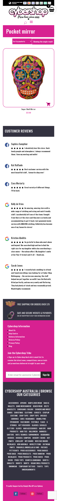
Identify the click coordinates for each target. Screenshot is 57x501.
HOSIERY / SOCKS (38, 437)
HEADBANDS (45, 434)
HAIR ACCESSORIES (30, 428)
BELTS (46, 406)
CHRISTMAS (18, 412)
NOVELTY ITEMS (35, 444)
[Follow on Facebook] (16, 494)
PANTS (12, 447)
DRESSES (43, 415)
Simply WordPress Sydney (33, 485)
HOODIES (11, 437)
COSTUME (14, 415)
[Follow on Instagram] (32, 494)
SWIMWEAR (13, 466)
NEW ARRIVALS (22, 444)
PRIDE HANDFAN (39, 453)
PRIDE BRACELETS (24, 453)
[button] (48, 104)
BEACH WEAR (37, 406)
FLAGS (42, 421)
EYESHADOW (14, 421)
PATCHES (44, 447)
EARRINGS (15, 418)
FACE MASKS (24, 421)
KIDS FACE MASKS (41, 441)
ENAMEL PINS (41, 418)
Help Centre (13, 333)
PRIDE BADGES (42, 450)
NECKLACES (11, 444)
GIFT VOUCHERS (24, 425)
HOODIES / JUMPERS (23, 437)
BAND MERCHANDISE (23, 406)
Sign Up (46, 374)
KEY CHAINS (29, 441)
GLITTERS (10, 428)
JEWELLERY (19, 441)
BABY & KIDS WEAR (35, 402)
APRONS (23, 402)
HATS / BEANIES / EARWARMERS (27, 434)
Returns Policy (14, 339)
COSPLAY (46, 412)
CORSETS (37, 412)
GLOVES (18, 428)
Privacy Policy (14, 342)
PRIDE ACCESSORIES (27, 450)
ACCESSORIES (13, 402)
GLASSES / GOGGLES (39, 425)
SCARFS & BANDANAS (33, 460)
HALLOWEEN (33, 431)
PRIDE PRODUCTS (24, 456)
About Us (11, 330)
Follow (23, 493)
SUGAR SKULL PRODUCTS (40, 463)
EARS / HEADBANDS (27, 418)
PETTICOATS (14, 450)
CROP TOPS (23, 415)
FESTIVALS (35, 421)
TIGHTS (40, 466)
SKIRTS (26, 463)
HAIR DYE (42, 428)
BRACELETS (11, 409)
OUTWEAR (46, 444)
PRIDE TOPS (18, 460)
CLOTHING (28, 412)
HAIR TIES (23, 431)
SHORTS (19, 463)
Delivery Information (16, 336)
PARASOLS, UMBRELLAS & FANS (27, 447)
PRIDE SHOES (38, 456)
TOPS (46, 466)
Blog (10, 346)
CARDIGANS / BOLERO (25, 409)
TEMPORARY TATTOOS (27, 466)
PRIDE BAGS (11, 453)
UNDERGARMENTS (28, 469)
